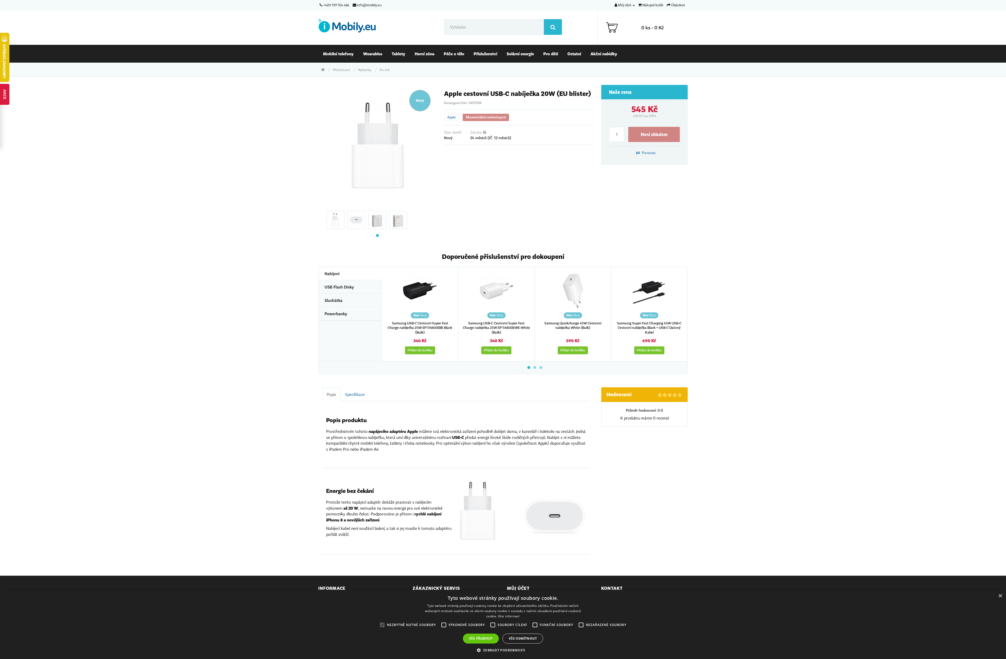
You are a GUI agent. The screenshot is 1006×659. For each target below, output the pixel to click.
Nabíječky (364, 70)
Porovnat (648, 153)
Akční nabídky (604, 53)
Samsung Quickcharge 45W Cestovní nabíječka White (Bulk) (572, 325)
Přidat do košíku (420, 350)
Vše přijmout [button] (481, 638)
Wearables (372, 53)
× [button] (1000, 596)
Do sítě (385, 70)
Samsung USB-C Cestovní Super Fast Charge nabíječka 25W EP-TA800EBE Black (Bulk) (420, 328)
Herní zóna (424, 53)
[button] (503, 650)
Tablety (398, 53)
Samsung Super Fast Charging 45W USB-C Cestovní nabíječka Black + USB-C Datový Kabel (649, 328)
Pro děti (550, 53)
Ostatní (574, 53)
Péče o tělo (454, 53)
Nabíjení (332, 273)
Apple (451, 117)
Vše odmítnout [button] (523, 638)
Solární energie (520, 53)
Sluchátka (333, 300)
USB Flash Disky (339, 287)
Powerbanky (336, 313)
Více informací (509, 616)
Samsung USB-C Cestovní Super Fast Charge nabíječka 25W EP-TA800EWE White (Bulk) (496, 328)
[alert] (503, 624)
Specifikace (355, 394)
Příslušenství (485, 53)
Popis (331, 394)
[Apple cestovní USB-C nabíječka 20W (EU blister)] (377, 144)
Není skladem (654, 134)
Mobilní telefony (338, 53)
